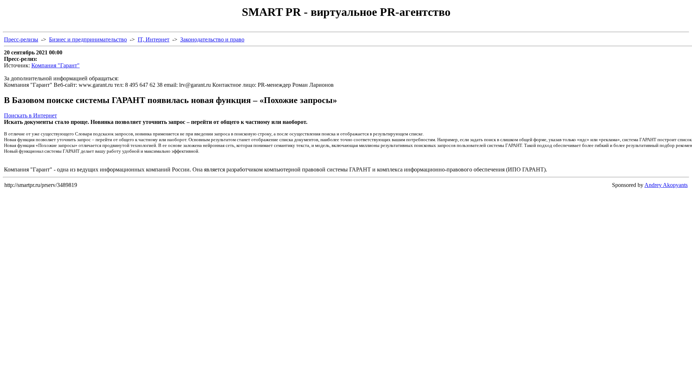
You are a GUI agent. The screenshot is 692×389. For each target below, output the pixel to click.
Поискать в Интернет (30, 115)
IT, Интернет (153, 39)
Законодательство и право (212, 39)
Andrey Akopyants (666, 185)
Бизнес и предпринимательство (88, 39)
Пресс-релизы (21, 39)
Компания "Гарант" (55, 65)
